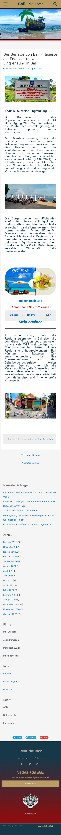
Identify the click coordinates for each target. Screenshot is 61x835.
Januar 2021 (9, 599)
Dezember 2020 (11, 604)
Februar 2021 (9, 595)
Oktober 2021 (10, 556)
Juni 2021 (8, 575)
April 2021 (8, 585)
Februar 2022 (10, 542)
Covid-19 (7, 68)
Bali (30, 751)
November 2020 (11, 609)
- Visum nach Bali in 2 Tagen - (30, 307)
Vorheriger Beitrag (30, 455)
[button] (5, 3)
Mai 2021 (7, 580)
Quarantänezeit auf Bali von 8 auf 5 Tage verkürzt (28, 524)
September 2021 (11, 561)
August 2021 (9, 566)
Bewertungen (10, 681)
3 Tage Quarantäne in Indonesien (20, 510)
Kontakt (7, 673)
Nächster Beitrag (30, 463)
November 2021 (11, 552)
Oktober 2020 (10, 614)
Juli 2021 (7, 571)
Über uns (7, 689)
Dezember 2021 (11, 547)
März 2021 (8, 590)
